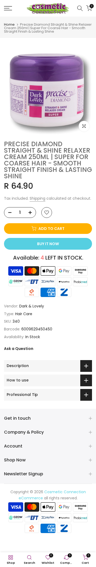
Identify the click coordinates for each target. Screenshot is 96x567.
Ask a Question (18, 348)
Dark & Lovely (31, 306)
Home (9, 24)
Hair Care (23, 314)
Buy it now (48, 243)
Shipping (37, 198)
